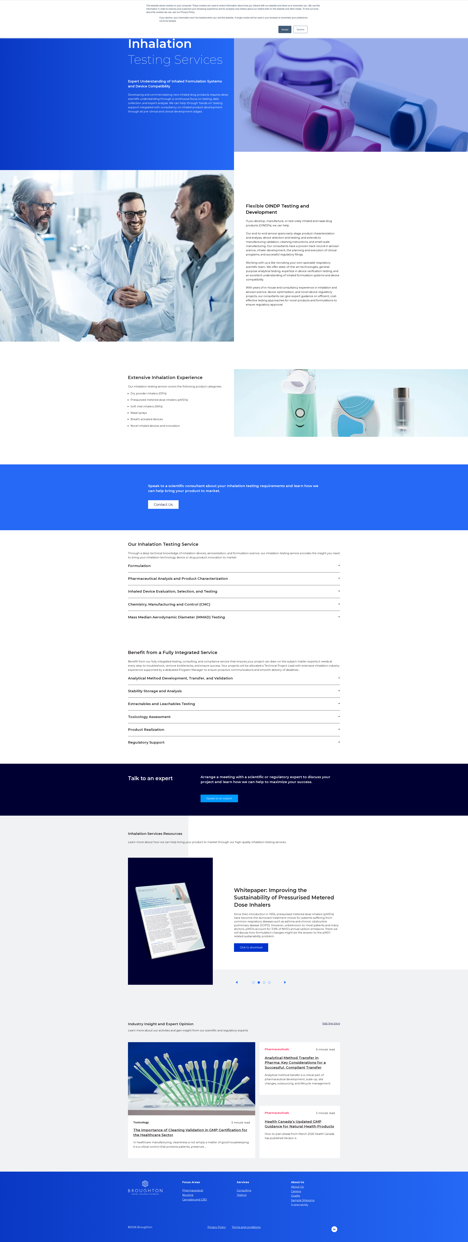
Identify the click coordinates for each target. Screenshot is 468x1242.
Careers (296, 1191)
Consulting (244, 1190)
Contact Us (163, 504)
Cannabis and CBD (194, 1199)
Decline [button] (300, 29)
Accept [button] (285, 29)
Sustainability (299, 1205)
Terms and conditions (246, 1227)
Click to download (251, 934)
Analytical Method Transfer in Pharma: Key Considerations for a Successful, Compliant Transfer (295, 1063)
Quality (295, 1195)
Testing (241, 1195)
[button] (237, 982)
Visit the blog (331, 1023)
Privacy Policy (216, 1227)
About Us (297, 1186)
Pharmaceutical (192, 1190)
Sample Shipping (302, 1200)
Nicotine (187, 1195)
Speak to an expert (219, 798)
